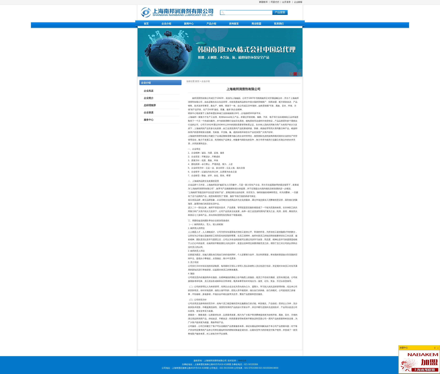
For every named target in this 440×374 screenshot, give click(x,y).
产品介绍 (211, 23)
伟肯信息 (242, 360)
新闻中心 (189, 23)
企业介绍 (166, 23)
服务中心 (148, 119)
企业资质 (148, 112)
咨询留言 (234, 23)
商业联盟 (256, 23)
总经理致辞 (150, 105)
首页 (146, 23)
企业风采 (148, 90)
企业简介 (148, 98)
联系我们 (279, 23)
